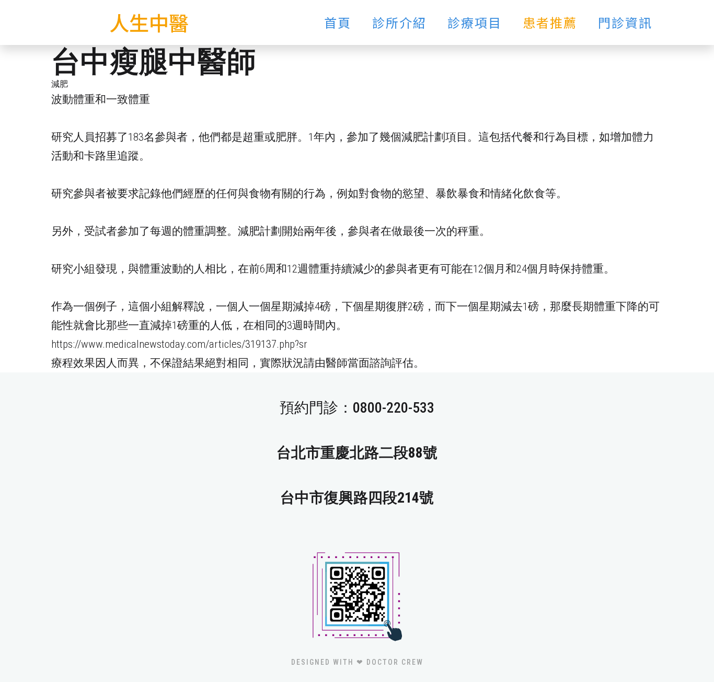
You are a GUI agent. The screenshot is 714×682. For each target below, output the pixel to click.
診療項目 (474, 22)
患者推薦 (550, 22)
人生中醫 (149, 22)
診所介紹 (399, 22)
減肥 (59, 84)
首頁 (337, 22)
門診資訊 (625, 22)
